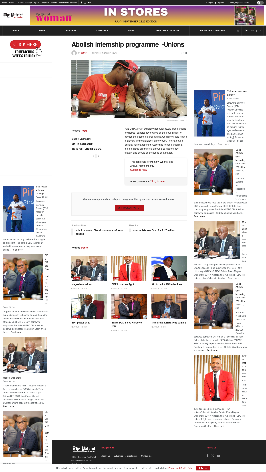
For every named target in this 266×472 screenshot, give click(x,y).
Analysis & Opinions (48, 2)
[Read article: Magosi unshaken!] (89, 268)
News (11, 2)
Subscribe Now (138, 169)
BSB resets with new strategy (41, 190)
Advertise (118, 455)
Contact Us (146, 455)
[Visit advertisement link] (147, 15)
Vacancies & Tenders (68, 2)
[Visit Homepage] (13, 15)
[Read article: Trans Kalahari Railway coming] (169, 306)
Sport (36, 2)
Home (4, 2)
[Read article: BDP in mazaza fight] (129, 268)
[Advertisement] (26, 126)
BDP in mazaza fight (82, 143)
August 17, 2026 (120, 288)
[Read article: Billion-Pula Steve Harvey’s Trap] (129, 306)
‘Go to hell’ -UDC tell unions (86, 149)
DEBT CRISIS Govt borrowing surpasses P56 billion (47, 279)
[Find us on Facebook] (81, 2)
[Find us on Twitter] (85, 2)
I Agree (203, 468)
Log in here (158, 181)
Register (220, 2)
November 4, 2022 (100, 52)
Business (20, 2)
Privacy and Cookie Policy (180, 468)
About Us (105, 455)
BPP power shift (80, 322)
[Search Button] (238, 31)
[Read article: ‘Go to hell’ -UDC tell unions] (169, 268)
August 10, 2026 (120, 330)
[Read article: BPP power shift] (89, 306)
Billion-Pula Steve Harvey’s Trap (126, 324)
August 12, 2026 (80, 326)
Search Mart (76, 463)
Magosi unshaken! (12, 377)
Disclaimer (132, 455)
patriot (84, 52)
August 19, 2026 (80, 288)
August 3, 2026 (159, 326)
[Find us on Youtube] (89, 2)
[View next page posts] (99, 156)
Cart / (255, 30)
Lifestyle (28, 2)
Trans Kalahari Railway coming (168, 322)
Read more (17, 249)
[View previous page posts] (93, 156)
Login (210, 2)
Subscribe (130, 207)
